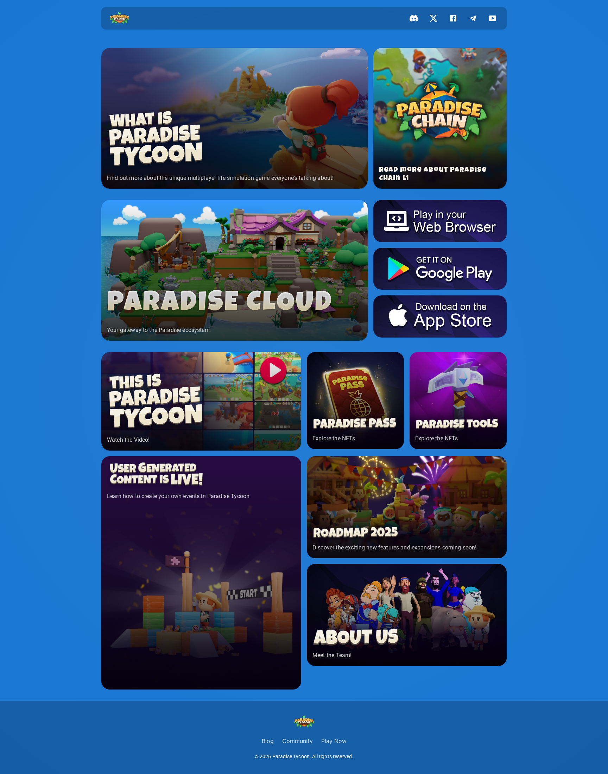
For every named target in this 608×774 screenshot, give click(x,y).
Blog (268, 740)
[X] (433, 18)
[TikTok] (492, 18)
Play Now (334, 740)
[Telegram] (472, 18)
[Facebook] (453, 18)
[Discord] (413, 18)
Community (297, 740)
